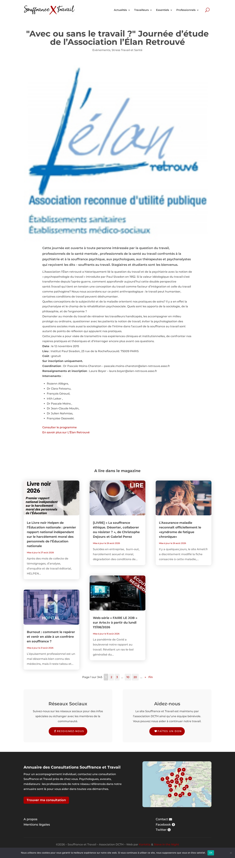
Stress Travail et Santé (127, 50)
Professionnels (186, 10)
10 (127, 677)
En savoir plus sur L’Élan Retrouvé (66, 432)
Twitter (161, 830)
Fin (150, 677)
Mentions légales (37, 824)
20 (135, 677)
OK (210, 852)
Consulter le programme (59, 427)
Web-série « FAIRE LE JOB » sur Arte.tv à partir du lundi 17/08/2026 (115, 622)
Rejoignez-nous (70, 731)
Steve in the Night (166, 844)
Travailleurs (141, 10)
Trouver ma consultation (46, 800)
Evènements (101, 50)
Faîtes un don (170, 731)
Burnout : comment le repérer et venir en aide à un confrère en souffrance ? (51, 636)
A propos (30, 819)
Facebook (163, 824)
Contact (162, 819)
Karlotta (145, 844)
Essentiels (162, 10)
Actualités (120, 10)
